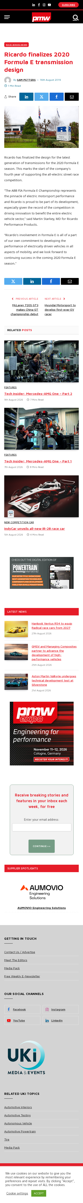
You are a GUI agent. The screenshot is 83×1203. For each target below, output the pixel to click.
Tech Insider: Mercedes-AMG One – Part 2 (38, 393)
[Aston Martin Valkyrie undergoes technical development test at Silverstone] (16, 682)
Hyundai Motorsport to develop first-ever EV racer (60, 309)
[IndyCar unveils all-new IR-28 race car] (41, 496)
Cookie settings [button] (17, 1193)
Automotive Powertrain (20, 1131)
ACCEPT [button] (39, 1193)
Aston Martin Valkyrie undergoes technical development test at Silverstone (54, 680)
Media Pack (12, 968)
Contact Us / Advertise (19, 952)
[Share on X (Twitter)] (41, 97)
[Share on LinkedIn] (26, 97)
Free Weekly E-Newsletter (22, 976)
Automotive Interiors (18, 1107)
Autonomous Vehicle (18, 1123)
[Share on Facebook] (57, 97)
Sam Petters (26, 79)
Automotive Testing (17, 1115)
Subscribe (68, 4)
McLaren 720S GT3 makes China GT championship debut (24, 309)
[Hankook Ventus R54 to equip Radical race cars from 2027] (16, 629)
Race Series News (16, 44)
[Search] (75, 17)
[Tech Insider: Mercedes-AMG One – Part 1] (41, 429)
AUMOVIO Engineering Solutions (41, 908)
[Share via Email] (72, 97)
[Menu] (7, 17)
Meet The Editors (15, 960)
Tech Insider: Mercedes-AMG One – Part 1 (38, 461)
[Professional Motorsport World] (41, 17)
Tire (6, 1139)
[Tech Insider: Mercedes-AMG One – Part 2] (41, 361)
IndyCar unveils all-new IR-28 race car (34, 528)
